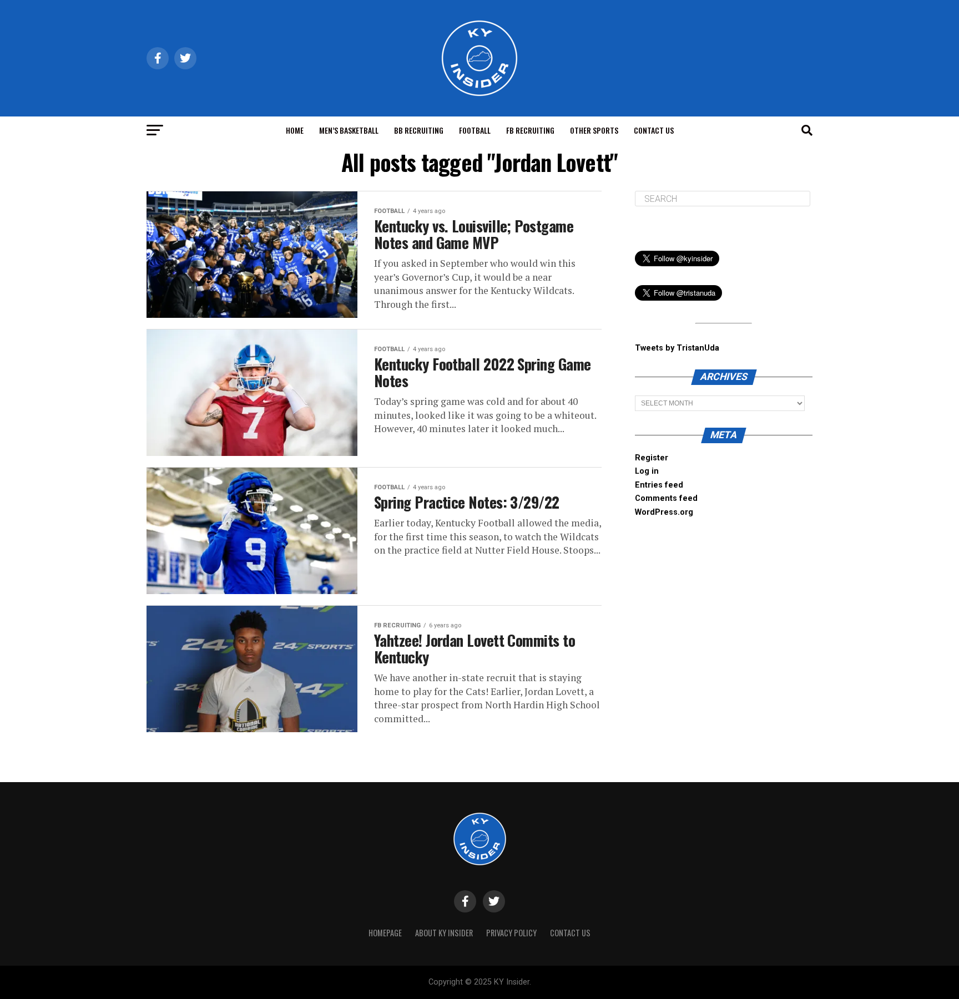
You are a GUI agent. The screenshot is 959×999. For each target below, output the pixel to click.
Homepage (385, 933)
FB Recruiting (530, 130)
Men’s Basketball (348, 130)
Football (475, 130)
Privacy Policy (511, 933)
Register (651, 458)
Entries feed (659, 485)
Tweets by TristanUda (677, 348)
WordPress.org (664, 512)
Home (295, 130)
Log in (647, 471)
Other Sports (594, 130)
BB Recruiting (418, 130)
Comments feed (666, 498)
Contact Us (654, 130)
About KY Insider (444, 933)
